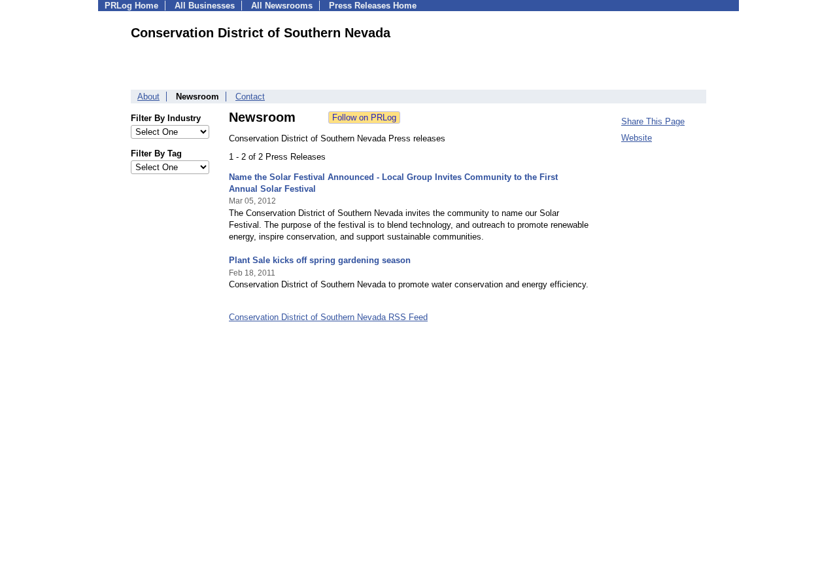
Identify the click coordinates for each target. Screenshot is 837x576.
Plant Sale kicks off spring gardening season (320, 260)
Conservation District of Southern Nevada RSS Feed (328, 317)
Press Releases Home (373, 5)
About (148, 96)
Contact (250, 96)
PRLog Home (131, 5)
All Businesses (205, 5)
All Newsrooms (282, 5)
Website (636, 138)
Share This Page (653, 121)
